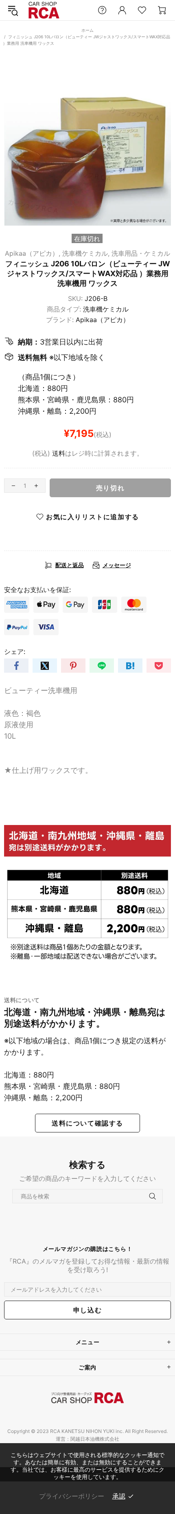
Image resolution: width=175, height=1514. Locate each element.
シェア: (14, 651)
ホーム (87, 30)
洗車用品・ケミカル (141, 253)
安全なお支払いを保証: (37, 590)
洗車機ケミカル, (85, 253)
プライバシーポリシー (71, 1496)
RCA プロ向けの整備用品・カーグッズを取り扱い (44, 10)
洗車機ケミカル (106, 309)
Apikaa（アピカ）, (32, 253)
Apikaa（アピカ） (102, 320)
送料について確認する (87, 1123)
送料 (58, 453)
